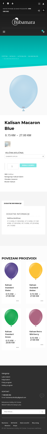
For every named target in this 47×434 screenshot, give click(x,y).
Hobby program (7, 385)
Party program (7, 382)
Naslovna (5, 423)
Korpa (15, 425)
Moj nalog (35, 423)
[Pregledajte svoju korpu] (43, 32)
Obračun (7, 425)
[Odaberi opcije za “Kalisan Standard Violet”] (17, 301)
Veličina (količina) (14, 153)
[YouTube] (12, 3)
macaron (14, 179)
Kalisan (12, 182)
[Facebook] (3, 3)
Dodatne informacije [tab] (12, 203)
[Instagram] (8, 3)
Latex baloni (6, 377)
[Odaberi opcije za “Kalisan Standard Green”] (17, 347)
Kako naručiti (24, 423)
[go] (42, 411)
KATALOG (14, 423)
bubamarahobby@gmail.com (16, 397)
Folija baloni (6, 380)
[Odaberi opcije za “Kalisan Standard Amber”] (42, 301)
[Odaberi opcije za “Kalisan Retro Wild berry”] (42, 345)
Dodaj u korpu (28, 165)
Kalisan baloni (18, 177)
